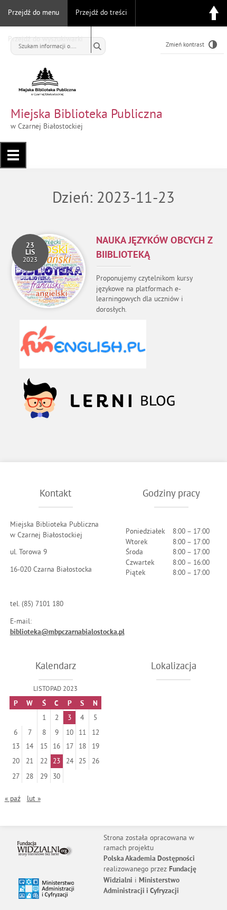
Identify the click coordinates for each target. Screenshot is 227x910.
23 (56, 760)
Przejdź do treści (101, 12)
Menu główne (13, 155)
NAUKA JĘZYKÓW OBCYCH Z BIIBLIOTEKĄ (154, 248)
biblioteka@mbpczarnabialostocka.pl (67, 632)
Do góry (214, 13)
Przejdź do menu (33, 12)
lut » (34, 798)
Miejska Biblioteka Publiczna (87, 113)
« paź (13, 798)
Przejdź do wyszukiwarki (45, 38)
